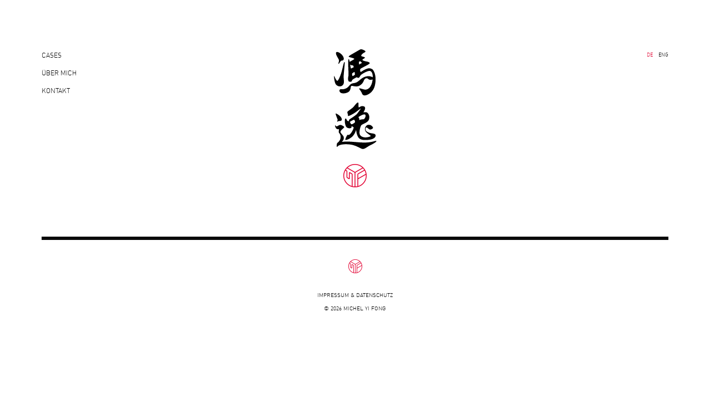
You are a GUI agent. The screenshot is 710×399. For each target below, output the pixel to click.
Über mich (59, 73)
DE (650, 55)
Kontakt (56, 90)
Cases (52, 55)
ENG (663, 55)
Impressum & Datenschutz (355, 295)
